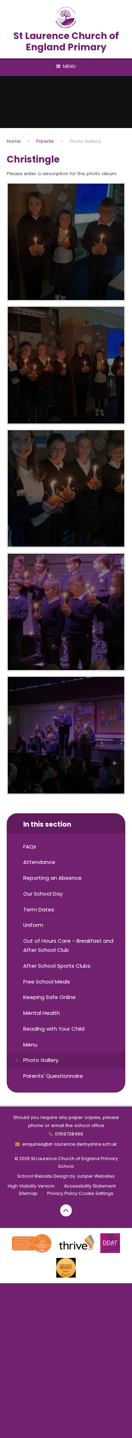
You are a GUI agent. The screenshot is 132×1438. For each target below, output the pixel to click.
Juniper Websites (95, 1176)
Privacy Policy (62, 1193)
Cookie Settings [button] (95, 1193)
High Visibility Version (31, 1186)
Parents (45, 141)
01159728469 (69, 1134)
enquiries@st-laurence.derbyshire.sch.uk (69, 1144)
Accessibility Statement (90, 1186)
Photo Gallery (85, 141)
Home (14, 141)
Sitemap (28, 1193)
